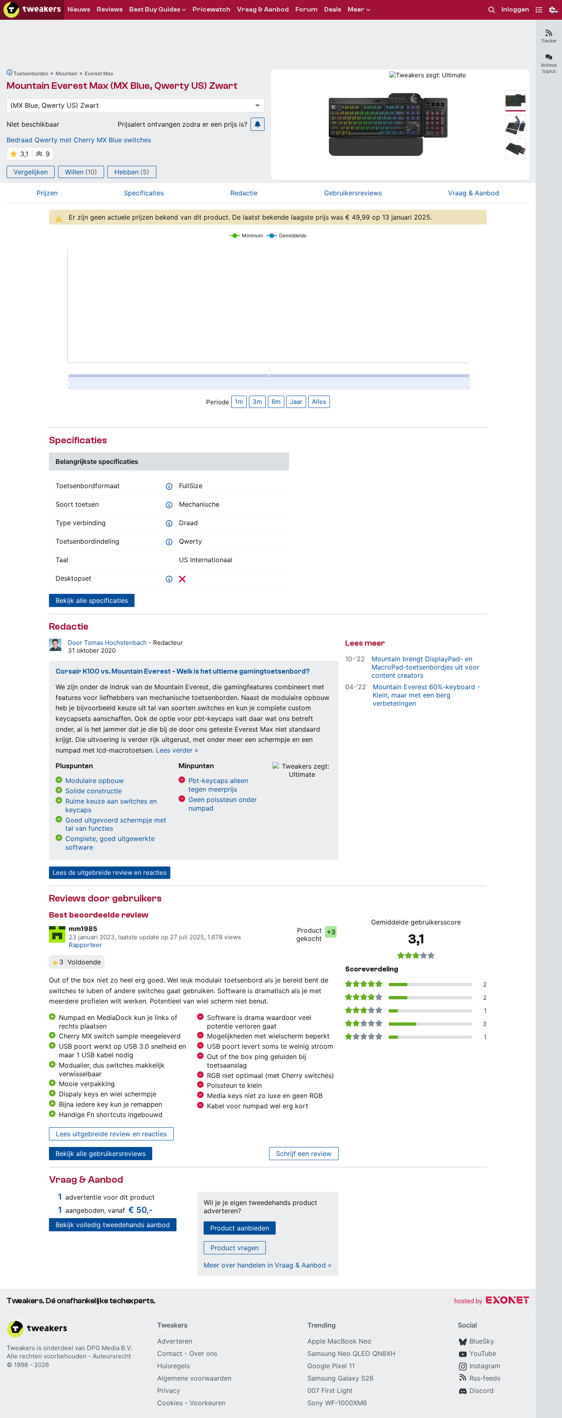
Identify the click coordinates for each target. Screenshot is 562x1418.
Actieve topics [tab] (549, 68)
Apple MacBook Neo (339, 1341)
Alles (319, 401)
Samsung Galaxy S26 (340, 1378)
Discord (481, 1390)
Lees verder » (177, 750)
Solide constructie (93, 791)
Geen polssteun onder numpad (222, 803)
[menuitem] (491, 10)
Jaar (296, 401)
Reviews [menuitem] (110, 9)
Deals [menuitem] (332, 9)
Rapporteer (85, 945)
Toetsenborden (31, 73)
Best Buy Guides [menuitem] (154, 9)
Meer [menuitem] (356, 9)
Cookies (170, 1403)
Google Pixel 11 (331, 1366)
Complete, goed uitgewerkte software (110, 842)
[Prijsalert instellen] (258, 124)
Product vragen (235, 1248)
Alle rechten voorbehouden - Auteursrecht (69, 1356)
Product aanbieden (239, 1228)
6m (276, 401)
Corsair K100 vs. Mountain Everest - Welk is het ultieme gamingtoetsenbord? (183, 671)
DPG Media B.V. (109, 1348)
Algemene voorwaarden (194, 1378)
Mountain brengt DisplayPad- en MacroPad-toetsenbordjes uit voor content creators (425, 667)
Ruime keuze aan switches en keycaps (111, 805)
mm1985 (83, 928)
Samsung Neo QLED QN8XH (351, 1353)
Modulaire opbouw (94, 780)
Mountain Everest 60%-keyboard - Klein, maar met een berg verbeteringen (426, 695)
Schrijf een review (304, 1153)
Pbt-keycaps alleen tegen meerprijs (218, 784)
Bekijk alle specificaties (92, 600)
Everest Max (99, 73)
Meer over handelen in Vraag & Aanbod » (268, 1265)
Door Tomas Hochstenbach (108, 642)
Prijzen (47, 193)
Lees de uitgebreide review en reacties (110, 872)
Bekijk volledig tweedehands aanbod (113, 1225)
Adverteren (174, 1341)
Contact (169, 1353)
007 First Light (330, 1390)
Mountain (66, 73)
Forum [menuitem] (306, 9)
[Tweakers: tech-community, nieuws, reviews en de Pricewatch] (32, 10)
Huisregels (173, 1366)
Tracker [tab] (549, 41)
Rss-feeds (484, 1378)
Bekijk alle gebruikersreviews (101, 1153)
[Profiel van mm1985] (57, 934)
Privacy (168, 1390)
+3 (331, 932)
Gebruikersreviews (353, 193)
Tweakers (21, 1348)
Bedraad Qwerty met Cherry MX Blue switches (79, 140)
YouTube (482, 1353)
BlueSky (481, 1341)
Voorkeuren (207, 1403)
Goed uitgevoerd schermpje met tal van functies (115, 824)
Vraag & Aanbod (473, 193)
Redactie (244, 193)
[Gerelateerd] (9, 72)
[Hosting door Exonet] (491, 1301)
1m (239, 401)
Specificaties (144, 193)
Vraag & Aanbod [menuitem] (263, 9)
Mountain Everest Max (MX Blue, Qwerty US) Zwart (122, 85)
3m (257, 401)
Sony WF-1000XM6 (337, 1403)
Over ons (203, 1353)
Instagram (484, 1366)
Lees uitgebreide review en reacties (111, 1134)
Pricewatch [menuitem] (211, 9)
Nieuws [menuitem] (78, 9)
